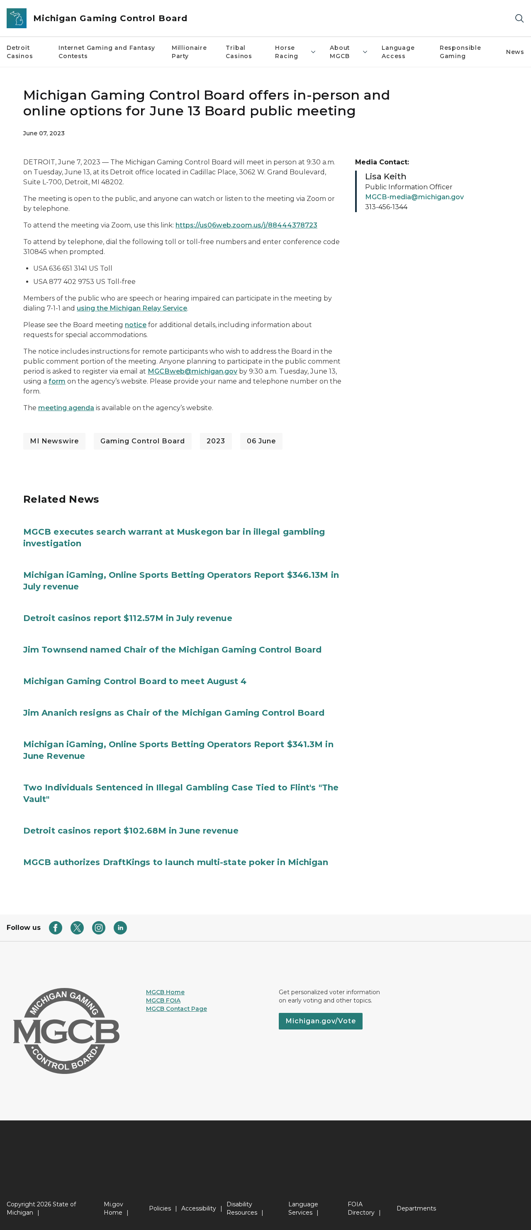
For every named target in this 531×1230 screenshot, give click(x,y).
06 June (261, 441)
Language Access (398, 52)
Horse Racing (286, 52)
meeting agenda (66, 408)
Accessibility (198, 1208)
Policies (160, 1208)
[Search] (519, 18)
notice (135, 325)
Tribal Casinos (239, 52)
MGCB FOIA (163, 1000)
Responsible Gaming (460, 52)
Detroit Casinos (20, 52)
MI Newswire (54, 441)
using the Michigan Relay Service (132, 308)
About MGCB (340, 52)
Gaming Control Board (142, 441)
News (515, 52)
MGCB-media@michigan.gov (414, 197)
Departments (416, 1208)
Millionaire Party (189, 52)
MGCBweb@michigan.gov (192, 371)
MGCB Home (165, 992)
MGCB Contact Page (176, 1008)
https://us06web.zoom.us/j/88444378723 (246, 225)
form (57, 381)
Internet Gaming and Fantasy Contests (106, 52)
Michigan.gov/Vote (320, 1021)
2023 (216, 441)
